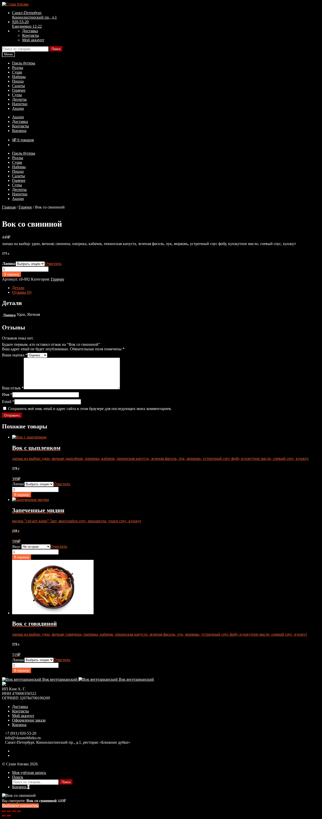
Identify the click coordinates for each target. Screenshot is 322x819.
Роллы (17, 67)
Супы (17, 95)
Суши (17, 72)
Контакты (30, 35)
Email (8, 401)
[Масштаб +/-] (4, 811)
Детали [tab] (18, 288)
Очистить (53, 263)
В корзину (11, 274)
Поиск (56, 49)
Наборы (19, 77)
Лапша (8, 263)
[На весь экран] (9, 811)
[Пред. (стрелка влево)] (4, 816)
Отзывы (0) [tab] (21, 292)
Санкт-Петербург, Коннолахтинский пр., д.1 (34, 15)
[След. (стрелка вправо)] (9, 816)
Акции (18, 108)
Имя (7, 394)
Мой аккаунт (33, 40)
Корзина (19, 130)
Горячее (18, 90)
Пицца (18, 81)
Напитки (19, 104)
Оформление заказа (29, 720)
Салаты (18, 86)
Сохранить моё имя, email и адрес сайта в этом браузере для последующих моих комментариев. (90, 408)
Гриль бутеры (23, 63)
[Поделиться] (14, 811)
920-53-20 (27, 24)
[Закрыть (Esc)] (19, 811)
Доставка (30, 31)
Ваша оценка (14, 355)
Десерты (19, 99)
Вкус (16, 546)
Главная (9, 207)
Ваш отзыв (13, 388)
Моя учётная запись (29, 772)
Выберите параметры (20, 805)
